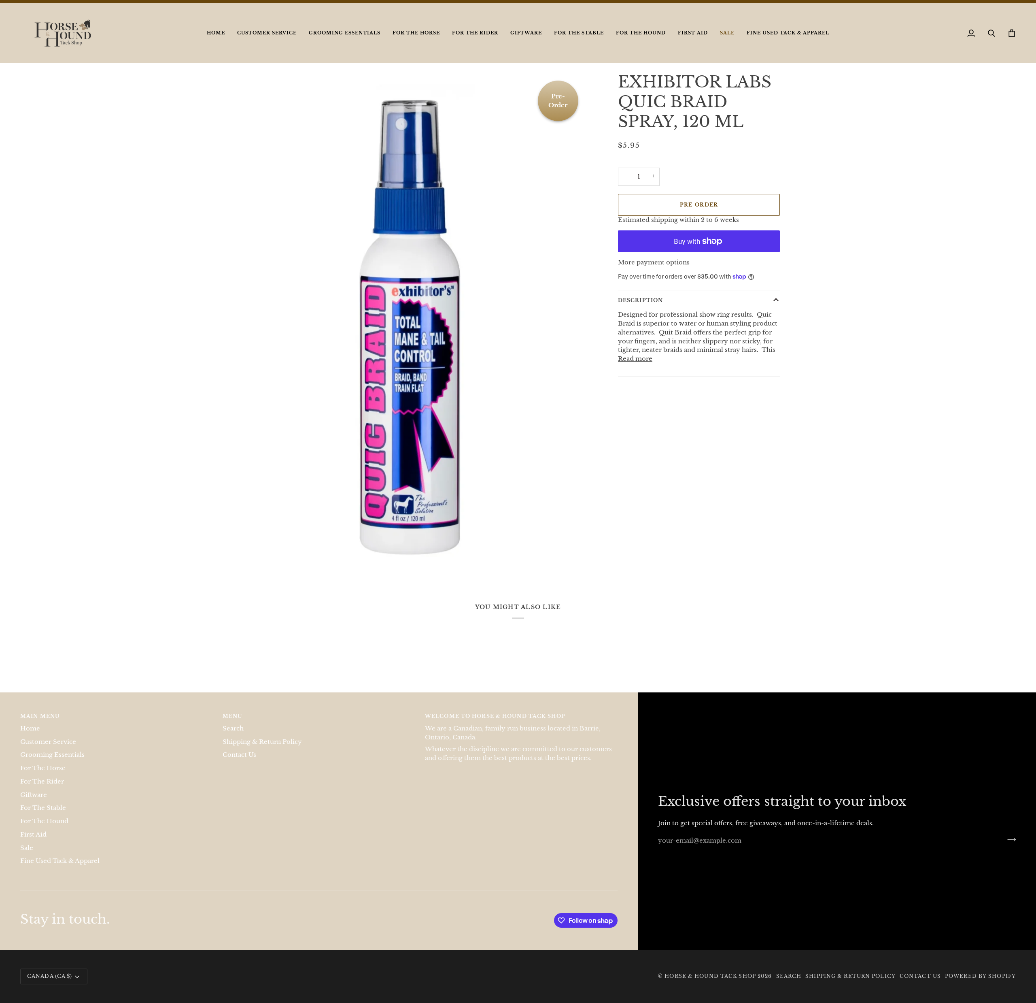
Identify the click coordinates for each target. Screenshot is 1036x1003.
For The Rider (42, 790)
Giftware (33, 803)
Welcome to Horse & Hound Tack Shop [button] (495, 725)
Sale (26, 856)
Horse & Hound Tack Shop (711, 985)
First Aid (33, 843)
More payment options (654, 271)
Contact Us (239, 763)
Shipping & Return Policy (262, 750)
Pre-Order (699, 213)
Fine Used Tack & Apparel (60, 869)
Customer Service (48, 750)
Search (233, 737)
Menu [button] (232, 725)
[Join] (1009, 847)
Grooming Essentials (52, 763)
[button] (267, 41)
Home (30, 737)
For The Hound (44, 829)
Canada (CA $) (49, 985)
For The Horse (43, 776)
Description (640, 309)
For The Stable (43, 816)
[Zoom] (260, 568)
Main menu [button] (40, 725)
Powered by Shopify (980, 985)
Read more (635, 367)
